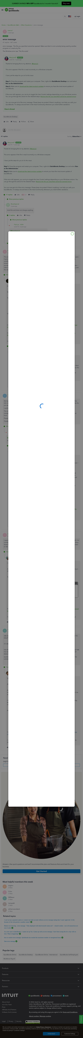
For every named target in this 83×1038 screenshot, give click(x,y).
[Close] (72, 233)
